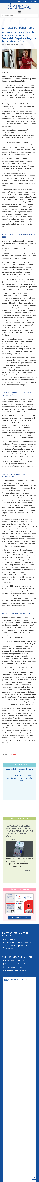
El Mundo (12, 755)
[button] (19, 12)
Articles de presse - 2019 (18, 28)
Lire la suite (28, 871)
